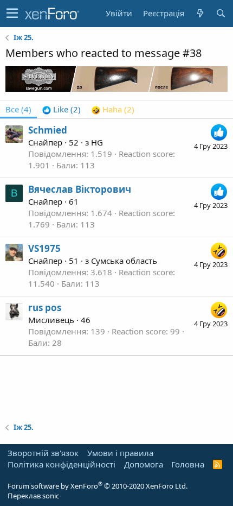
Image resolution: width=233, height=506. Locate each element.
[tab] (61, 109)
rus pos (44, 307)
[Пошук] (220, 13)
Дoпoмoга (143, 464)
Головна (187, 464)
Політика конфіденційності (61, 464)
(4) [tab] (18, 109)
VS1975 (44, 248)
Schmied (47, 130)
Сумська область (124, 260)
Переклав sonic (33, 496)
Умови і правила (120, 452)
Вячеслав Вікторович (79, 189)
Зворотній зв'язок (43, 452)
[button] (12, 13)
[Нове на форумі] (200, 13)
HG (97, 142)
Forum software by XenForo (97, 486)
